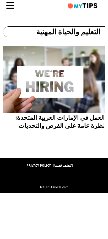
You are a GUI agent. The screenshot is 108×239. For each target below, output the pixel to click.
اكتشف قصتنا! (63, 165)
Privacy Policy (38, 165)
